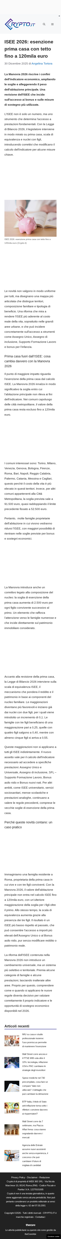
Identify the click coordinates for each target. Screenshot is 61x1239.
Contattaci (40, 1217)
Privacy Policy (18, 1177)
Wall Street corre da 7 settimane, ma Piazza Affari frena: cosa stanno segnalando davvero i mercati (34, 1129)
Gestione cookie (53, 1236)
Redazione (44, 1177)
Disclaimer (32, 1177)
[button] (44, 24)
